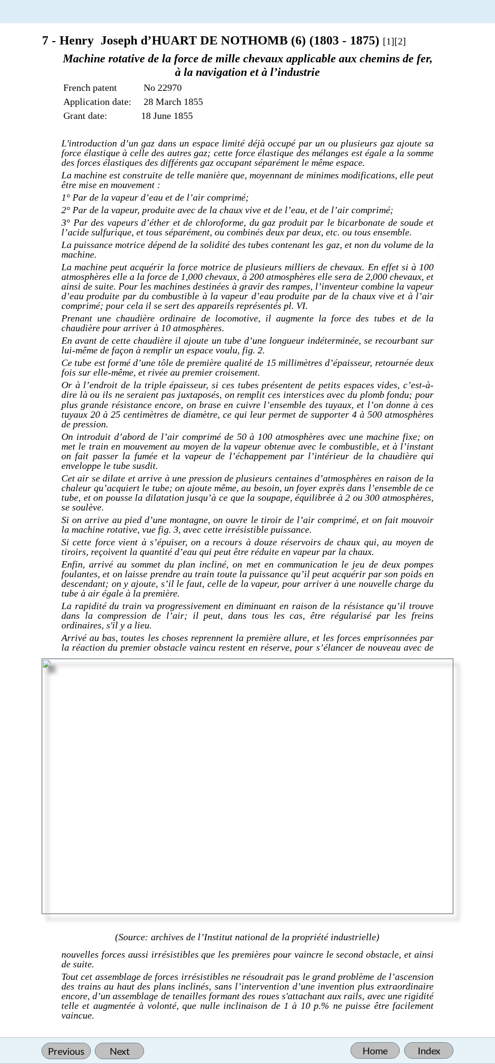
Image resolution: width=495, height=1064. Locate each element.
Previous (66, 1051)
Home (375, 1050)
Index (429, 1050)
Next (120, 1051)
